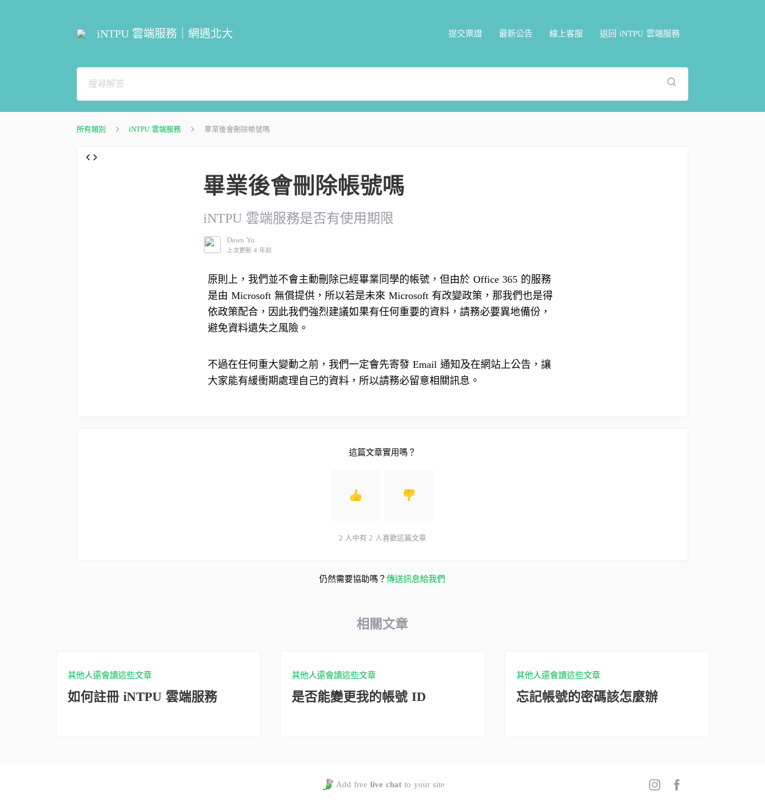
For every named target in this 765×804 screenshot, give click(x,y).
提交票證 (465, 33)
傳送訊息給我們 (415, 578)
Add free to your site (390, 784)
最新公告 (516, 33)
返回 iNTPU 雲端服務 (640, 33)
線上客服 (566, 33)
